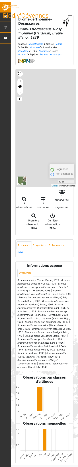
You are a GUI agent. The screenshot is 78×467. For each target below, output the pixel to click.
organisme (39, 245)
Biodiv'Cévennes (26, 15)
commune (24, 245)
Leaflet (55, 185)
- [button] (20, 92)
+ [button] (20, 81)
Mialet (20, 252)
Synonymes (25, 272)
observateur (56, 245)
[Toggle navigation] (70, 15)
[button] (20, 86)
